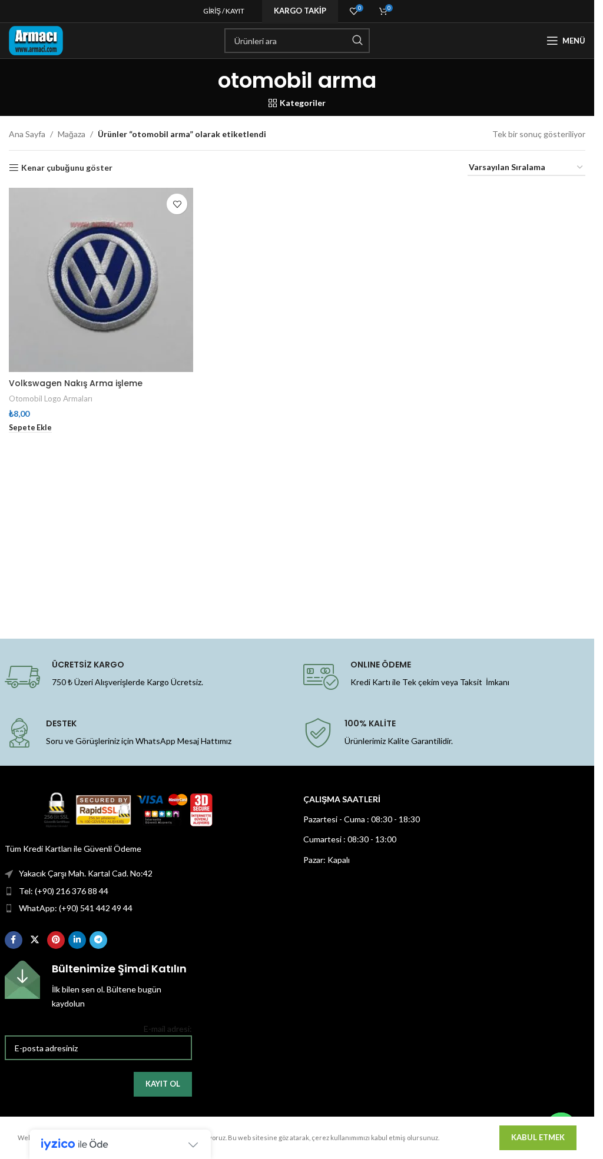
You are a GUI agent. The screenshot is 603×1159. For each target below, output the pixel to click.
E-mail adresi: (168, 1029)
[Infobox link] (98, 986)
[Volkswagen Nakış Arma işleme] (101, 280)
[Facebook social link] (13, 940)
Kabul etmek (538, 1137)
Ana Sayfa (27, 134)
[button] (30, 428)
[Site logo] (36, 40)
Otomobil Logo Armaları (50, 398)
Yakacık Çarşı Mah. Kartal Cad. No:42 (86, 873)
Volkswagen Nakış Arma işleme (76, 383)
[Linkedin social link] (77, 940)
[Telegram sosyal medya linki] (98, 940)
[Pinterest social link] (56, 940)
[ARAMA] (357, 40)
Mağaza (71, 134)
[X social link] (35, 940)
